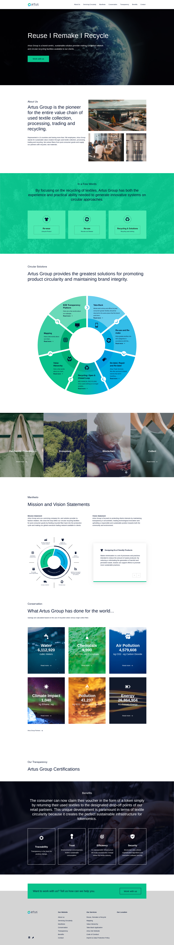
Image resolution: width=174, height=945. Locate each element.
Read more (97, 318)
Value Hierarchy (92, 924)
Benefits (61, 934)
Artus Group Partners (34, 730)
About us (61, 917)
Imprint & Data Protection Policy (98, 938)
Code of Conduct (93, 934)
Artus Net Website (93, 931)
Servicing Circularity (65, 921)
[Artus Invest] (33, 4)
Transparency (63, 931)
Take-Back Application (94, 927)
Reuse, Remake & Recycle (96, 917)
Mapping (90, 921)
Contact (61, 938)
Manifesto (61, 924)
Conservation (63, 927)
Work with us (130, 891)
